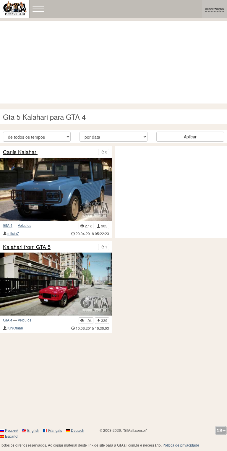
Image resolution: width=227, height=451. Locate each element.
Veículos (24, 225)
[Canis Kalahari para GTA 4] (56, 189)
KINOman (15, 327)
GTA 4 (7, 225)
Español (11, 436)
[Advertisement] (113, 62)
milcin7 (13, 233)
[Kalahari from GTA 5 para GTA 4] (56, 284)
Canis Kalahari (20, 152)
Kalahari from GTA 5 (27, 247)
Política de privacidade (181, 444)
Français (55, 430)
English (33, 430)
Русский (11, 430)
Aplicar (190, 137)
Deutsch (77, 430)
